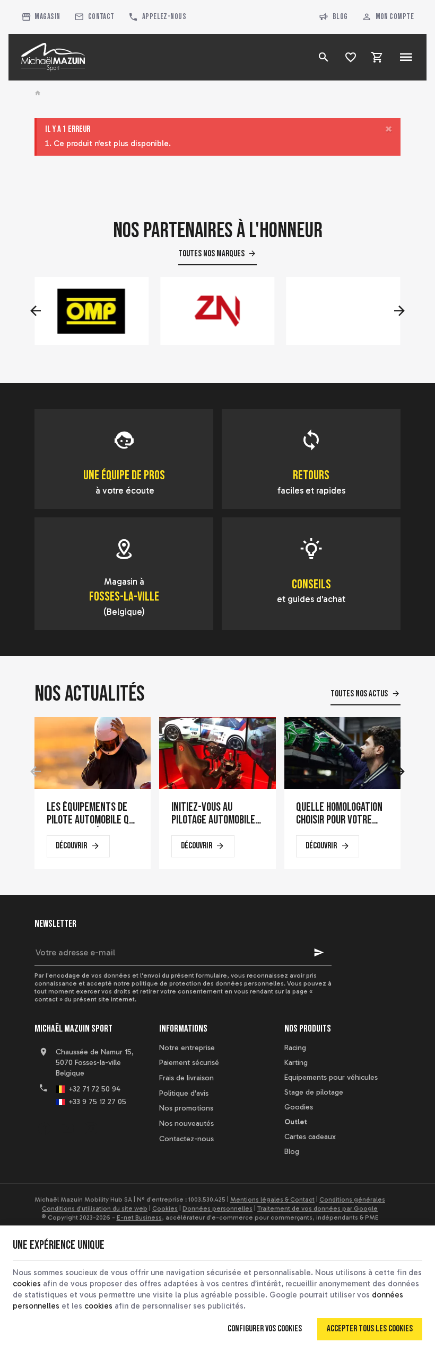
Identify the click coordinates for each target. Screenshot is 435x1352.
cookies (27, 1283)
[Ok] (319, 952)
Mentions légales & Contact (272, 1199)
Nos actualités (89, 694)
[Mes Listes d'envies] (350, 57)
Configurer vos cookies (265, 1328)
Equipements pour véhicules (331, 1077)
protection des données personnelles (226, 983)
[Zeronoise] (217, 311)
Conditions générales (352, 1199)
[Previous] (35, 310)
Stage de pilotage (313, 1092)
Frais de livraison (186, 1077)
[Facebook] (44, 1128)
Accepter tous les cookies (370, 1328)
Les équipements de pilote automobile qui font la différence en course (91, 814)
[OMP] (91, 311)
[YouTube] (67, 1128)
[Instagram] (90, 1128)
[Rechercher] (323, 57)
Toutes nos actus (359, 693)
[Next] (399, 310)
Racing (295, 1047)
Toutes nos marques (211, 253)
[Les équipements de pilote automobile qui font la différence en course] (92, 753)
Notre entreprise (187, 1047)
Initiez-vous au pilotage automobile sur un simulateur (213, 814)
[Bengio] (342, 311)
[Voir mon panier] (377, 57)
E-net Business (139, 1217)
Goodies (298, 1107)
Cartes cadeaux (310, 1136)
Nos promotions (186, 1108)
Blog (340, 17)
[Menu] (406, 57)
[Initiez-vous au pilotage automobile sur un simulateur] (217, 753)
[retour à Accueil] (39, 93)
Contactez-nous (186, 1138)
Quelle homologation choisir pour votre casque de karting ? (339, 814)
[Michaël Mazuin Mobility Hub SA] (53, 57)
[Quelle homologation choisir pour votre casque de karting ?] (342, 753)
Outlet (295, 1121)
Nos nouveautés (186, 1123)
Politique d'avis (183, 1093)
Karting (296, 1062)
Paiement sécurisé (189, 1062)
